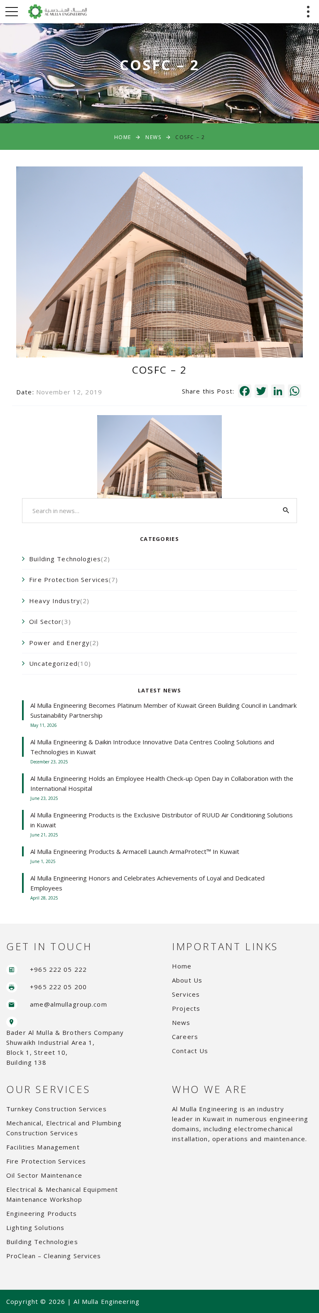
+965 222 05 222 (58, 969)
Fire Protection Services (46, 1161)
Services (186, 994)
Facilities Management (43, 1147)
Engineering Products (41, 1213)
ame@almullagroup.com (68, 1004)
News (153, 137)
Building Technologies (42, 1241)
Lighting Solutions (35, 1227)
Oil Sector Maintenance (44, 1175)
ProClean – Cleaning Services (53, 1256)
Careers (185, 1036)
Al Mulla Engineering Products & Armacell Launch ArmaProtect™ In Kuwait (134, 851)
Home (122, 137)
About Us (187, 980)
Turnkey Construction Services (56, 1109)
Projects (186, 1008)
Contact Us (190, 1050)
